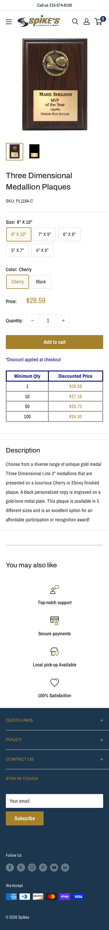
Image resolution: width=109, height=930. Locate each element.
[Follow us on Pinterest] (43, 867)
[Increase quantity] (63, 320)
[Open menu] (9, 21)
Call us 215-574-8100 (54, 5)
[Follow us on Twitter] (21, 867)
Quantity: (14, 320)
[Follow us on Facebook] (10, 867)
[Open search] (75, 21)
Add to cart (55, 342)
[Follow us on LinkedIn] (65, 867)
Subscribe (25, 818)
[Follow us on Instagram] (32, 867)
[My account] (87, 21)
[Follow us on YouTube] (54, 867)
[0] (98, 21)
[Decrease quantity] (32, 320)
